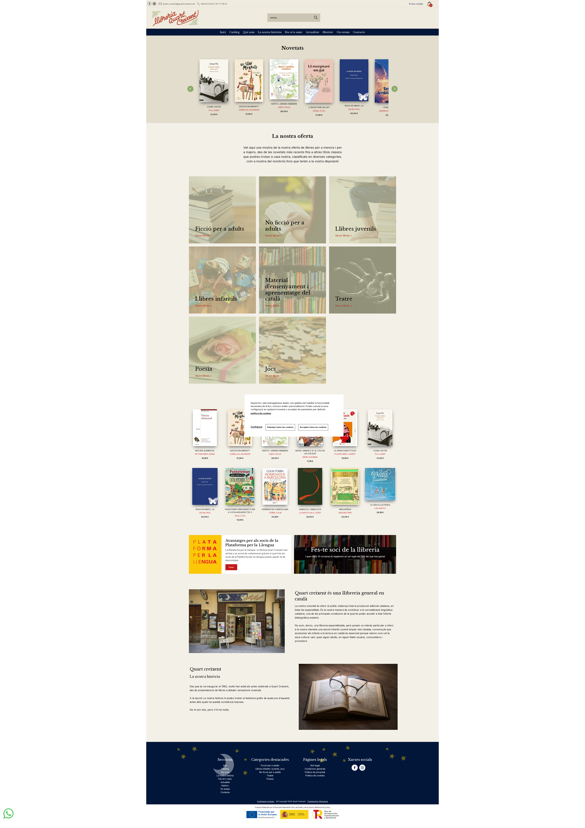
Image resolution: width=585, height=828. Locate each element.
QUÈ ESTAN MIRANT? (249, 106)
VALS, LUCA (240, 516)
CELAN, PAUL (354, 109)
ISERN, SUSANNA (310, 457)
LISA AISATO (380, 508)
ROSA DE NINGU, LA (354, 105)
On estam (343, 32)
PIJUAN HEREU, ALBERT (345, 454)
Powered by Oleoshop (318, 801)
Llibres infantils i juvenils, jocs (270, 768)
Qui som (248, 32)
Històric (328, 32)
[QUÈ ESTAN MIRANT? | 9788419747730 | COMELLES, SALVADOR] (249, 80)
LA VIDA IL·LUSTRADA (380, 505)
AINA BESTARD (345, 513)
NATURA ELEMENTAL (205, 450)
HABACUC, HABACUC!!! (310, 509)
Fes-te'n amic (293, 32)
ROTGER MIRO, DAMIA (205, 454)
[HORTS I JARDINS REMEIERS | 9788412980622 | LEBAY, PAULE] (284, 79)
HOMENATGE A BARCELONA (275, 509)
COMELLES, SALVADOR (249, 110)
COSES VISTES (214, 106)
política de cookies (261, 413)
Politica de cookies (315, 775)
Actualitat (312, 32)
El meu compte (416, 4)
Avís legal (315, 765)
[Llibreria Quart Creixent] (175, 24)
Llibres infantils (216, 299)
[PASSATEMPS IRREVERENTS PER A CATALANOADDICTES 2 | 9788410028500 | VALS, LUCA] (240, 486)
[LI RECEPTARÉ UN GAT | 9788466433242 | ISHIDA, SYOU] (319, 81)
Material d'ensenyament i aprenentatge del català (287, 289)
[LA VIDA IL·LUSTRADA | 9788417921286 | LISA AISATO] (380, 484)
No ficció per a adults (284, 225)
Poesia (203, 369)
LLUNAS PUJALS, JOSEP (310, 513)
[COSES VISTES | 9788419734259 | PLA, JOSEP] (214, 80)
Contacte (359, 32)
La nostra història (270, 32)
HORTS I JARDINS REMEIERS (284, 104)
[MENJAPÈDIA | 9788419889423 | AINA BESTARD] (345, 486)
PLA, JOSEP (214, 110)
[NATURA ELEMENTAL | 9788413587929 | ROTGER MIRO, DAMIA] (205, 427)
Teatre (343, 299)
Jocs (270, 369)
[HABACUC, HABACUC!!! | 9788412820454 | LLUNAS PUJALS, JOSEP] (310, 486)
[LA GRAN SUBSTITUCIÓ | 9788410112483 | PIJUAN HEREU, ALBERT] (345, 427)
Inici (223, 32)
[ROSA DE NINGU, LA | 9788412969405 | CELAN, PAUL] (354, 80)
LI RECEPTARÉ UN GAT (319, 107)
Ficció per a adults (219, 229)
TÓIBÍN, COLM (275, 513)
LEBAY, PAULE (284, 107)
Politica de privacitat (315, 772)
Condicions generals (315, 768)
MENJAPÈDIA (345, 509)
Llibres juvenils (355, 229)
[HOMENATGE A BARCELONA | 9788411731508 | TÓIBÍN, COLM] (275, 486)
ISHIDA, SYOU (319, 111)
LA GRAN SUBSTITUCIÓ (345, 450)
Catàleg (234, 32)
